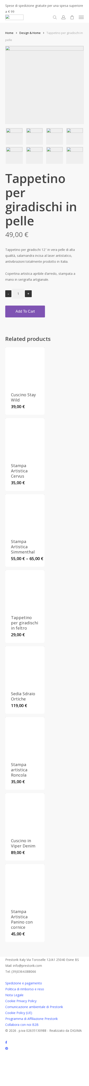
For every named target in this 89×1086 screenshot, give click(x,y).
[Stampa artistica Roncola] (24, 736)
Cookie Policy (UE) (18, 1013)
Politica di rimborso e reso (24, 989)
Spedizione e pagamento (23, 983)
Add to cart (25, 311)
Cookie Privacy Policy (21, 1001)
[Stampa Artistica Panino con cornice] (24, 883)
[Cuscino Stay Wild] (24, 366)
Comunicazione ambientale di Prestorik (34, 1007)
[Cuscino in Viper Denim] (24, 812)
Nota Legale (14, 995)
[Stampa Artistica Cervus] (24, 437)
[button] (81, 17)
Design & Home (30, 33)
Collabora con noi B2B (22, 1024)
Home (9, 33)
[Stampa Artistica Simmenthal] (24, 513)
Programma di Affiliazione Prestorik (31, 1019)
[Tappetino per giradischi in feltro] (24, 589)
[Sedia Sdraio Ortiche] (24, 665)
